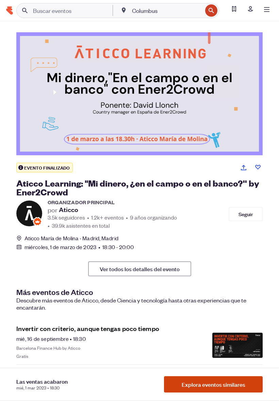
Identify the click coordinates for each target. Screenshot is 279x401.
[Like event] (258, 167)
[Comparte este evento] (243, 167)
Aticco (68, 210)
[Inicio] (9, 10)
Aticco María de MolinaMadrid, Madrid (71, 238)
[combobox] (166, 10)
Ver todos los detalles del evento (140, 269)
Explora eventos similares (213, 384)
